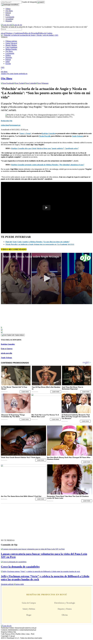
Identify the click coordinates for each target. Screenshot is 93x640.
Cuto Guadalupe (11, 47)
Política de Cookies (45, 33)
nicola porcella (6, 353)
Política (8, 55)
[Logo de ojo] (6, 25)
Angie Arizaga (6, 358)
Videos (7, 9)
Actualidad (9, 19)
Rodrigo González (8, 344)
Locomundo (9, 17)
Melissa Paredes (11, 49)
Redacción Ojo (6, 121)
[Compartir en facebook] (7, 83)
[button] (46, 278)
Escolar (8, 64)
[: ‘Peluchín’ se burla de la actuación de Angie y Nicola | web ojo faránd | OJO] (29, 35)
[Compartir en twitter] (18, 83)
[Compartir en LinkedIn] (30, 83)
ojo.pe (3, 33)
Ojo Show (9, 11)
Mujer (7, 15)
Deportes (8, 21)
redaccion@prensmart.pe (10, 125)
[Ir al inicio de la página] (6, 536)
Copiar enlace (19, 335)
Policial (8, 13)
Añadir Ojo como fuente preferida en (14, 74)
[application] (46, 278)
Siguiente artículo (7, 584)
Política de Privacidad (30, 33)
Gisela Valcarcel (11, 43)
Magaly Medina (11, 45)
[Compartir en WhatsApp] (42, 83)
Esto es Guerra (6, 349)
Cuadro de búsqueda (29, 2)
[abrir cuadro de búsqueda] (41, 2)
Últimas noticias (11, 41)
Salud (7, 61)
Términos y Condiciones (14, 33)
